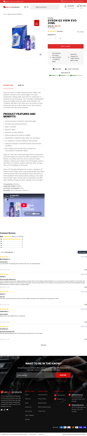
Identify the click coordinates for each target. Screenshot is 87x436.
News (26, 403)
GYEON (50, 18)
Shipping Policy (42, 403)
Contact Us (28, 407)
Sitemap (27, 419)
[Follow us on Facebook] (1, 410)
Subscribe (63, 375)
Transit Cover (41, 411)
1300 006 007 (79, 1)
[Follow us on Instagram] (4, 409)
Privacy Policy (42, 398)
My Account (28, 411)
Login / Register (29, 415)
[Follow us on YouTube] (7, 409)
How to (21, 85)
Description (8, 85)
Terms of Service (42, 394)
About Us (27, 398)
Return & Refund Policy (44, 407)
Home (5, 14)
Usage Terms (41, 434)
